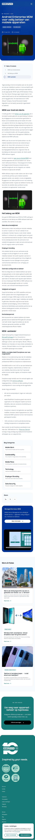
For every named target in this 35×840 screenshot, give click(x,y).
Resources (6, 14)
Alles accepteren (25, 835)
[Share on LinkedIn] (5, 499)
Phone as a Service (24, 429)
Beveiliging (4, 806)
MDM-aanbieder (10, 77)
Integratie (4, 804)
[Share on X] (10, 499)
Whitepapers (4, 814)
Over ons (4, 786)
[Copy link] (15, 499)
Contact (3, 791)
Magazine (4, 819)
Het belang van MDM (11, 73)
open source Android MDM (21, 158)
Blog (12, 14)
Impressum (4, 797)
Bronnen (3, 812)
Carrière (3, 789)
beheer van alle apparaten (22, 114)
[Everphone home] (7, 4)
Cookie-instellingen (6, 801)
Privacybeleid (4, 799)
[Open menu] (31, 4)
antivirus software (18, 381)
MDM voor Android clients (12, 70)
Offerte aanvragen (16, 722)
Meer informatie (16, 521)
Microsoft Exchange (7, 337)
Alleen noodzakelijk (11, 835)
